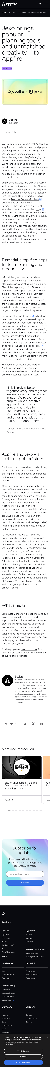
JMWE (4, 942)
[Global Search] (40, 4)
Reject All (23, 1057)
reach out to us (29, 650)
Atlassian (29, 935)
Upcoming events (8, 974)
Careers (4, 1022)
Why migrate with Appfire (35, 957)
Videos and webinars (9, 993)
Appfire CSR (6, 1018)
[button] (46, 4)
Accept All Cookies (23, 1062)
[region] (25, 1050)
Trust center (6, 978)
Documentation (31, 1018)
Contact (29, 1015)
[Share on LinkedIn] (41, 724)
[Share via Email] (25, 724)
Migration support (32, 953)
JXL (3, 948)
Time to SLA (6, 938)
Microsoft (29, 938)
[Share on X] (33, 724)
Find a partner (31, 971)
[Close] (47, 1037)
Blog (3, 971)
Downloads (6, 990)
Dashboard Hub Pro (8, 945)
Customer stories (8, 996)
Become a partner (32, 974)
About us (5, 1015)
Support (29, 1022)
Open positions (7, 1025)
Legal (4, 1029)
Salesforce (29, 942)
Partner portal (30, 978)
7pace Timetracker (8, 952)
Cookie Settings (23, 1051)
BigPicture (5, 935)
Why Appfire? (6, 1032)
